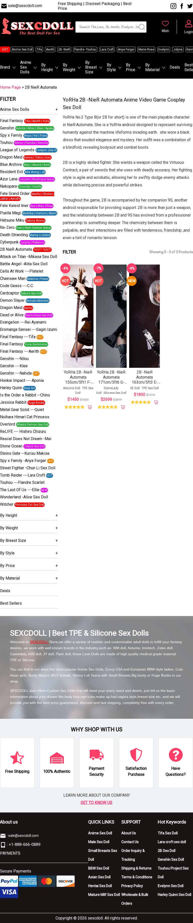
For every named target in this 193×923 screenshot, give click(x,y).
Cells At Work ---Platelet (21, 271)
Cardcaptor (9, 293)
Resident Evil (11, 171)
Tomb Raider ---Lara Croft (22, 475)
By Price (130, 67)
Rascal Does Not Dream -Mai (25, 438)
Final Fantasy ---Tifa (17, 336)
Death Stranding (14, 234)
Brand (5, 67)
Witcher (6, 504)
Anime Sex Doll (22, 49)
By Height (47, 67)
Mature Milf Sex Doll (104, 895)
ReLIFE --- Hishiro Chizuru (23, 431)
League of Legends (17, 149)
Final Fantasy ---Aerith (19, 351)
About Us (128, 833)
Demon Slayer (12, 300)
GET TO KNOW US (96, 802)
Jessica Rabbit (13, 402)
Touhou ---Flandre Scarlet (22, 482)
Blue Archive (11, 164)
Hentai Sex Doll (100, 886)
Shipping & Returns (136, 868)
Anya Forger (126, 49)
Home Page (10, 87)
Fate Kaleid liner (14, 205)
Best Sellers (11, 603)
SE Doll (135, 388)
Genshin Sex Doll (171, 859)
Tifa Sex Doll (168, 833)
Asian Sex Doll (99, 877)
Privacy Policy (132, 886)
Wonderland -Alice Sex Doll (24, 497)
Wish (165, 31)
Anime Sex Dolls (25, 67)
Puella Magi (10, 213)
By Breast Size (91, 67)
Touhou (6, 142)
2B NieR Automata (16, 249)
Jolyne (177, 49)
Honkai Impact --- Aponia (22, 380)
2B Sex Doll (166, 851)
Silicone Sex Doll (115, 393)
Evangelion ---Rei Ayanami (23, 322)
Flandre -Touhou (85, 49)
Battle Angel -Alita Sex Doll (23, 264)
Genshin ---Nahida (16, 373)
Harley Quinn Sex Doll (174, 895)
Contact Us (130, 842)
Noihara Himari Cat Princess (24, 417)
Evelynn (163, 49)
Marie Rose (146, 49)
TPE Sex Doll (150, 388)
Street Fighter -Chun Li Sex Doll (27, 468)
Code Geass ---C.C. (17, 285)
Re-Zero (7, 227)
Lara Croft (107, 49)
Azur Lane (9, 179)
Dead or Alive (12, 315)
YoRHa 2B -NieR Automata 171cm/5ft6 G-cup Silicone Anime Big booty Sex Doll (111, 385)
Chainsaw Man (12, 278)
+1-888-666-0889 (24, 844)
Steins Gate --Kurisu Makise (25, 453)
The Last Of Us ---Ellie (19, 489)
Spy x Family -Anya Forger (23, 460)
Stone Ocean (11, 446)
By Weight (69, 67)
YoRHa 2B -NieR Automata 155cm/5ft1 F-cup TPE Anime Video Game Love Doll (78, 385)
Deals (175, 67)
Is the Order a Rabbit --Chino (25, 395)
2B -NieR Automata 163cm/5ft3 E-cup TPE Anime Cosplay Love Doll (144, 385)
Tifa (39, 49)
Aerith (50, 49)
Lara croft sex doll (172, 842)
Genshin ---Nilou (14, 358)
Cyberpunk (9, 242)
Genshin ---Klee (14, 366)
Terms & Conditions (136, 877)
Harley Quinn (11, 387)
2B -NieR (64, 49)
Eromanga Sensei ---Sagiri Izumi (28, 329)
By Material (152, 67)
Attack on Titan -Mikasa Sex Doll (28, 256)
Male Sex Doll (98, 842)
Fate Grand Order (15, 193)
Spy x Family (11, 135)
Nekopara (8, 186)
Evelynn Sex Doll (170, 886)
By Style (111, 67)
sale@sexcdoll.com (25, 5)
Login (188, 32)
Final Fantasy (11, 120)
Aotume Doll (71, 388)
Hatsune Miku (12, 220)
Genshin (7, 128)
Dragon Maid (11, 157)
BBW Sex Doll (98, 868)
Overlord (7, 424)
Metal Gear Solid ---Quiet (22, 409)
